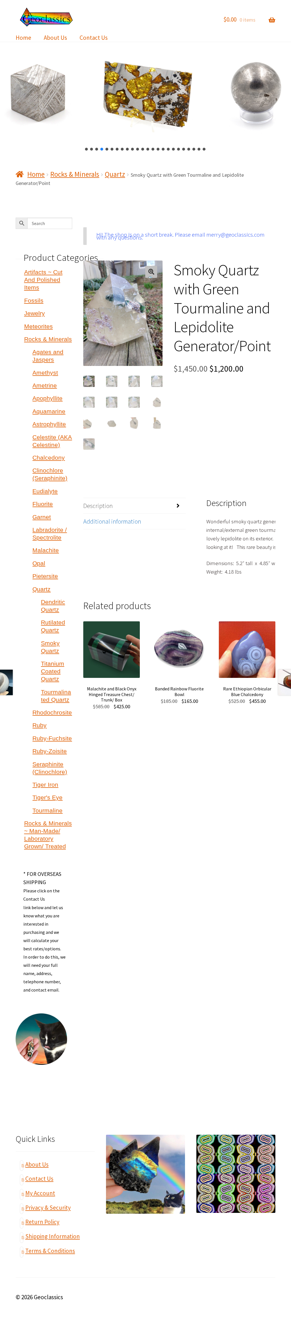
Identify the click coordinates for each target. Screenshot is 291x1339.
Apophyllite (47, 398)
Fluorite (42, 504)
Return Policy (42, 1222)
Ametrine (44, 385)
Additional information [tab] (112, 521)
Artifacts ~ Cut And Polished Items (43, 280)
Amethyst (45, 372)
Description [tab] (98, 506)
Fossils (33, 300)
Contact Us (94, 37)
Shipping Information (52, 1236)
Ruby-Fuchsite (52, 738)
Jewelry (34, 313)
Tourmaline (47, 810)
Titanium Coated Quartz (52, 671)
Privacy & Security (48, 1207)
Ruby (39, 725)
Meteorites (38, 326)
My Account (40, 1193)
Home (23, 37)
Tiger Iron (45, 784)
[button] (86, 149)
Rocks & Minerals (74, 174)
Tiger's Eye (47, 797)
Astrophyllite (49, 424)
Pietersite (45, 576)
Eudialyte (45, 491)
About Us (55, 37)
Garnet (41, 517)
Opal (38, 563)
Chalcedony (48, 457)
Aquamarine (48, 411)
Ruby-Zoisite (49, 751)
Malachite (45, 550)
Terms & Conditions (50, 1251)
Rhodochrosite (52, 712)
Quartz (115, 174)
